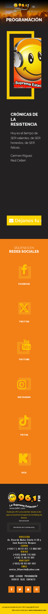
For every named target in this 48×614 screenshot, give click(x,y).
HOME (11, 576)
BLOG (22, 579)
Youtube (24, 359)
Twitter (24, 321)
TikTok (24, 435)
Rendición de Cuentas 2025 (24, 527)
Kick (24, 472)
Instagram (24, 397)
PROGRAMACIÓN (30, 576)
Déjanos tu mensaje (28, 220)
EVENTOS (15, 579)
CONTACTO (30, 579)
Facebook (24, 284)
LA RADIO (19, 576)
